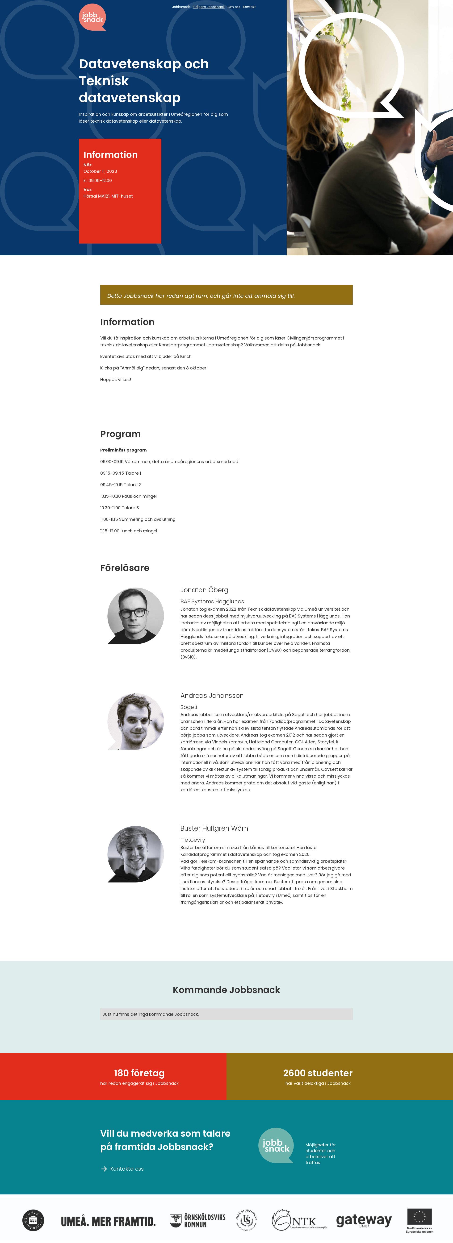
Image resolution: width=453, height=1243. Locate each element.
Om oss (233, 6)
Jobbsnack (181, 6)
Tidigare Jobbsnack (209, 6)
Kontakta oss (122, 1168)
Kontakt (249, 6)
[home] (92, 17)
